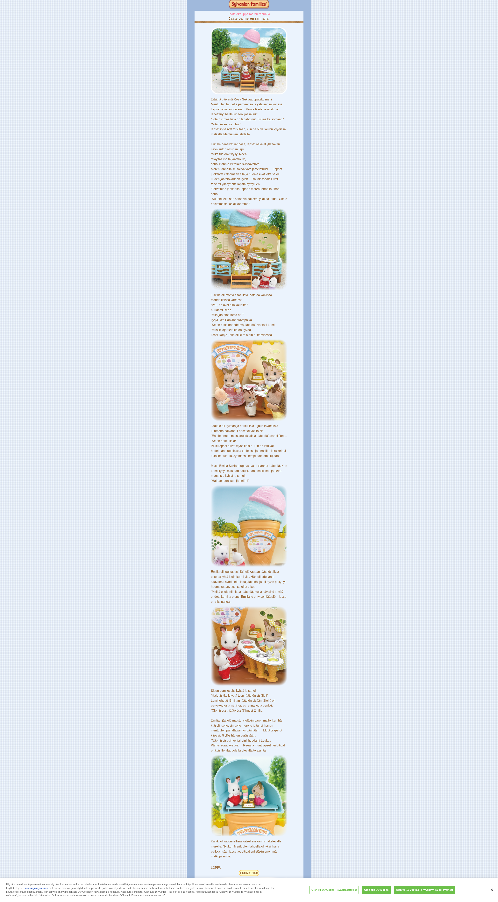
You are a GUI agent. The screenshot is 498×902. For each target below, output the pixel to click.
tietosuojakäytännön (36, 887)
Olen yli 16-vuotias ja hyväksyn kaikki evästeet (424, 889)
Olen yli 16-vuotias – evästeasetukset (334, 889)
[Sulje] (491, 889)
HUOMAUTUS (249, 873)
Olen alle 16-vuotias (376, 889)
